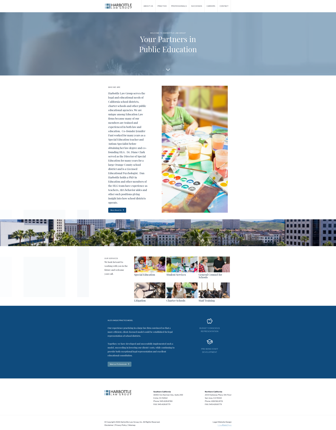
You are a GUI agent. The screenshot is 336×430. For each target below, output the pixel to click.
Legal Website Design (222, 422)
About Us (148, 6)
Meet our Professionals (118, 364)
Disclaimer (108, 425)
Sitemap (131, 425)
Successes (196, 6)
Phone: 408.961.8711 (214, 401)
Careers (211, 6)
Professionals (179, 6)
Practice (162, 6)
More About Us (115, 210)
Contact (224, 6)
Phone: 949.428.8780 (162, 401)
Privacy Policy (121, 425)
